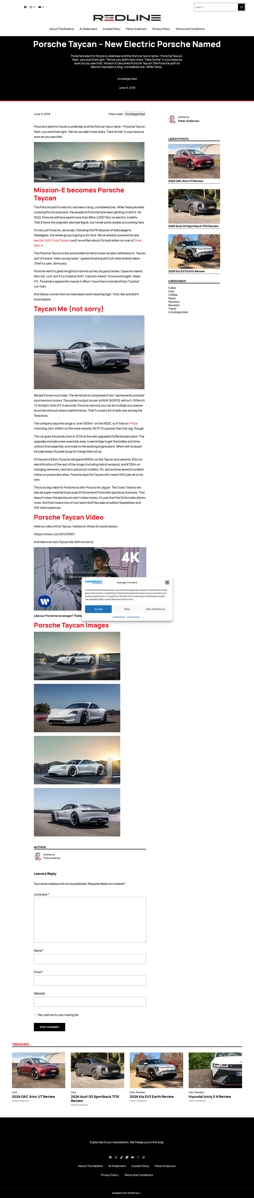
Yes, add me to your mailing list (58, 1015)
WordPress (134, 1193)
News (172, 298)
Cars (171, 291)
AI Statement (88, 29)
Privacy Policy (133, 616)
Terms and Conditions (190, 29)
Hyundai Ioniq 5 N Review (210, 1097)
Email (38, 972)
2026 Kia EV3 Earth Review (186, 271)
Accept (98, 609)
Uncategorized (127, 79)
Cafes (172, 288)
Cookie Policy (119, 616)
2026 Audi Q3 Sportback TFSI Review (193, 226)
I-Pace (133, 423)
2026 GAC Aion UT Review (185, 181)
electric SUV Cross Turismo (52, 240)
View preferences (155, 609)
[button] (167, 582)
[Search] (241, 7)
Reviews (174, 302)
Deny (127, 609)
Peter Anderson (136, 29)
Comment (41, 894)
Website (39, 993)
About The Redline (61, 29)
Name (39, 951)
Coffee (172, 295)
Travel (172, 309)
